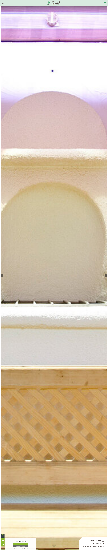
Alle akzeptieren (20, 544)
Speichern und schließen (20, 546)
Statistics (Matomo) (21, 541)
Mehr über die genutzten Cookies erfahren (20, 548)
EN (3, 3)
